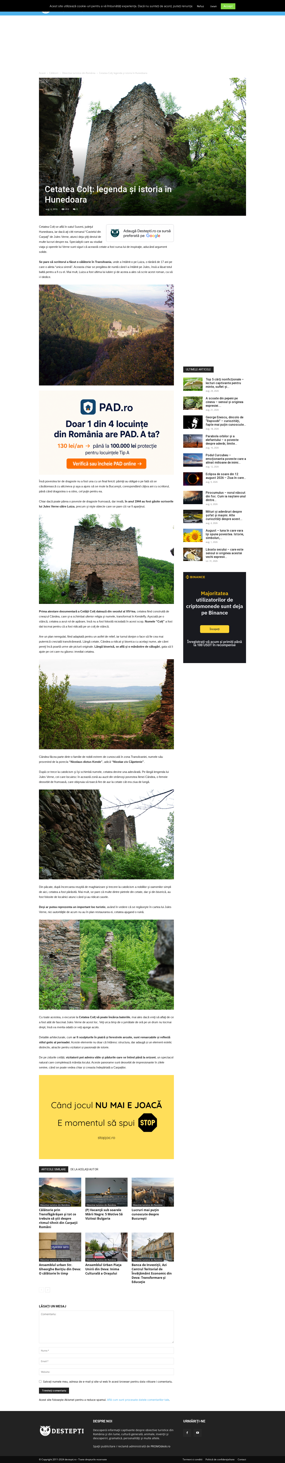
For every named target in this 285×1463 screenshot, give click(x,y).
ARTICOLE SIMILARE (53, 1169)
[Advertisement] (142, 44)
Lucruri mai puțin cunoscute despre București (145, 1214)
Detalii (213, 6)
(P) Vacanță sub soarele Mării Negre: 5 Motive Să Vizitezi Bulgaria (104, 1214)
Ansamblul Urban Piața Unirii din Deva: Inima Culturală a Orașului (103, 1269)
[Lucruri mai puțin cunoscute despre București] (153, 1192)
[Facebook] (187, 1433)
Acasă (42, 73)
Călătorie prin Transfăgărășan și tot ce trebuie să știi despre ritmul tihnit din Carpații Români (58, 1218)
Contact (242, 1459)
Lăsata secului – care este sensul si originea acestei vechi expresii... (224, 553)
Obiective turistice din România (78, 73)
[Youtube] (197, 1433)
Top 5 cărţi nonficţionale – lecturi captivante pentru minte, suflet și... (225, 383)
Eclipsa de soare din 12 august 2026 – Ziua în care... (226, 476)
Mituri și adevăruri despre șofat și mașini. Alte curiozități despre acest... (224, 515)
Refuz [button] (200, 6)
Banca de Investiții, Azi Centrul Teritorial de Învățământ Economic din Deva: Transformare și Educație (152, 1273)
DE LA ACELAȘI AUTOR (84, 1169)
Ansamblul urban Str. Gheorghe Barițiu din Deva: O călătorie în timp (60, 1269)
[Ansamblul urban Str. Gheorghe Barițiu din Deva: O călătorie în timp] (60, 1247)
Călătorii (53, 73)
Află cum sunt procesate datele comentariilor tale (138, 1399)
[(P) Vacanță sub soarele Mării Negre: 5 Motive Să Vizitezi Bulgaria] (106, 1192)
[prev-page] (41, 1289)
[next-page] (47, 1289)
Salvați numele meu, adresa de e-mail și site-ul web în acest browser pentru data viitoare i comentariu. (108, 1381)
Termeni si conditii (192, 1459)
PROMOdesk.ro (160, 1446)
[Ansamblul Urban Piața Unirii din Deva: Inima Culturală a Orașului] (106, 1247)
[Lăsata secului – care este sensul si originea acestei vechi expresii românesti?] (193, 554)
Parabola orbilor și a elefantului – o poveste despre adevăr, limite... (222, 439)
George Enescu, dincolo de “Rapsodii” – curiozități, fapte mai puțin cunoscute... (226, 420)
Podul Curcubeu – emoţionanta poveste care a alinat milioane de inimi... (226, 458)
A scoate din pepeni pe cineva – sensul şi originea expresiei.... (224, 402)
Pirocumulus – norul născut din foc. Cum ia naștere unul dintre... (226, 496)
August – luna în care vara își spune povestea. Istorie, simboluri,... (225, 534)
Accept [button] (228, 6)
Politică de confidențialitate (220, 1459)
